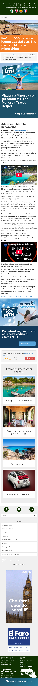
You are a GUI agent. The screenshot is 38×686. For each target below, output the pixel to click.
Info (21, 659)
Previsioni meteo (6, 662)
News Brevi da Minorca (17, 55)
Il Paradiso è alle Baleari (8, 674)
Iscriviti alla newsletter (26, 666)
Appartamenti (6, 543)
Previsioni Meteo (7, 525)
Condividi (31, 358)
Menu (3, 17)
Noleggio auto (6, 547)
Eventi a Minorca (6, 664)
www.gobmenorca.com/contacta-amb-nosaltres (18, 296)
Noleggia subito (26, 343)
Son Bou (4, 532)
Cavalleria (5, 536)
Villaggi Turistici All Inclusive (10, 539)
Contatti (22, 657)
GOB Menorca (20, 130)
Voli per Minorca (7, 550)
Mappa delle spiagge (7, 657)
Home (5, 55)
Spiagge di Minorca (7, 529)
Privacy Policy (24, 664)
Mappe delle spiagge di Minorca (11, 554)
